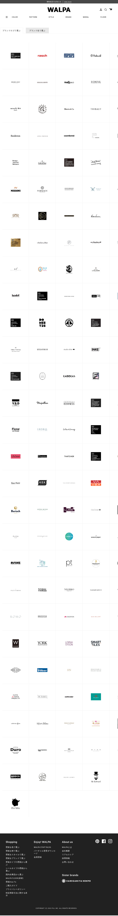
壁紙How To (11, 882)
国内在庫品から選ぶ (14, 874)
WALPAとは (67, 847)
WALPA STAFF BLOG (42, 847)
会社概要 (66, 851)
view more (67, 2)
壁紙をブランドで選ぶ (15, 858)
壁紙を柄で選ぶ (12, 851)
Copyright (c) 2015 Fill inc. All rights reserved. (56, 908)
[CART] (110, 9)
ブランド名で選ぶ (37, 30)
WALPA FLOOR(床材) (15, 878)
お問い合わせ (68, 862)
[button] (105, 9)
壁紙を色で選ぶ (12, 847)
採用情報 (66, 858)
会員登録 (38, 857)
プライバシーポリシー (15, 889)
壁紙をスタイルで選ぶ (15, 854)
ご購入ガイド (12, 885)
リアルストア (68, 854)
